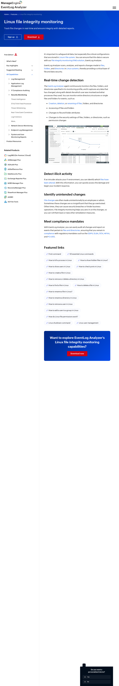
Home (6, 14)
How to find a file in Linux (59, 285)
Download (32, 37)
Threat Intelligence (18, 99)
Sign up (11, 37)
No (88, 681)
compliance (49, 233)
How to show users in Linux (59, 267)
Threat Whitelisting (18, 108)
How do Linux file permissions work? (63, 317)
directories (59, 68)
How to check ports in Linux (90, 267)
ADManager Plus (14, 160)
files (102, 65)
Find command (55, 254)
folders (47, 68)
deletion (60, 103)
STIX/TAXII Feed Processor (21, 104)
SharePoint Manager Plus (17, 192)
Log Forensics (16, 117)
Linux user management (88, 323)
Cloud (27, 155)
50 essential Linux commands (82, 254)
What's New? (11, 61)
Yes (88, 677)
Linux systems (72, 68)
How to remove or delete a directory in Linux (66, 279)
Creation (52, 103)
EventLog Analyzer (56, 86)
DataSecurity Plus (14, 174)
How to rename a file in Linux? (60, 292)
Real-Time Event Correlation (21, 112)
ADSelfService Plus (15, 169)
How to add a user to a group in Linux (63, 310)
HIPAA (106, 233)
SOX (101, 233)
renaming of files (74, 103)
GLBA (96, 233)
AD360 (10, 197)
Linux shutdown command (59, 323)
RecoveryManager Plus (17, 188)
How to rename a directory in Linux (63, 298)
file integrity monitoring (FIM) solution (68, 60)
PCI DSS (51, 237)
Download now (77, 354)
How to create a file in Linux (59, 273)
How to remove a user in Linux (61, 304)
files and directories (71, 230)
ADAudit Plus (13, 165)
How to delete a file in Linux (88, 285)
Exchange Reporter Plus (17, 179)
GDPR (90, 233)
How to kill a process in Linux (60, 260)
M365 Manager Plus (15, 183)
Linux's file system (67, 57)
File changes (49, 200)
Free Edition (9, 55)
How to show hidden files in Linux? (94, 260)
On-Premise (19, 155)
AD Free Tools (13, 202)
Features (14, 14)
